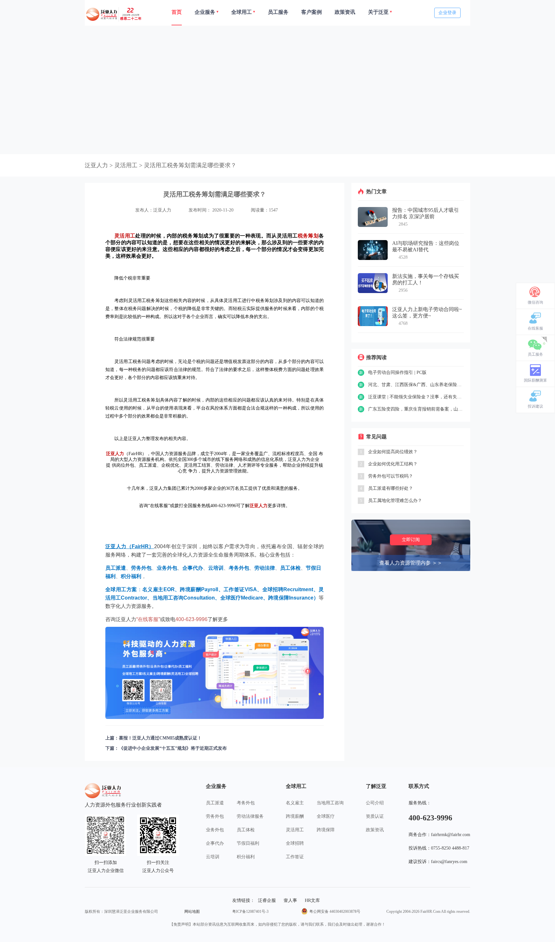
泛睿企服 (267, 900)
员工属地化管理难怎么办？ (395, 500)
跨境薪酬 (295, 816)
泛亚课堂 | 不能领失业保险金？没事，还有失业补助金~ (416, 396)
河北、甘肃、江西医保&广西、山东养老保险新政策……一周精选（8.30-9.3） (416, 384)
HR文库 (312, 900)
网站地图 (192, 911)
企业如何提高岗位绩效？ (393, 451)
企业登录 (447, 12)
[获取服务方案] (214, 672)
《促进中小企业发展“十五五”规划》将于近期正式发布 (173, 748)
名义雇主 (295, 802)
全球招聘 (295, 843)
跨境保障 (326, 829)
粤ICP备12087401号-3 (250, 911)
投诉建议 (535, 406)
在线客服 (535, 328)
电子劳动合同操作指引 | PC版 (397, 372)
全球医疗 (326, 816)
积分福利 (246, 856)
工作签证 (295, 856)
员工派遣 (215, 802)
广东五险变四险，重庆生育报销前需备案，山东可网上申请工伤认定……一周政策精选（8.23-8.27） (416, 409)
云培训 (212, 856)
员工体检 (246, 829)
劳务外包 (215, 816)
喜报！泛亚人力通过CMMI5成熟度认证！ (160, 738)
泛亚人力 (96, 165)
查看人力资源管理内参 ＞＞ (410, 563)
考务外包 (246, 802)
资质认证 (375, 816)
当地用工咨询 (330, 802)
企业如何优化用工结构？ (393, 464)
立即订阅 (411, 539)
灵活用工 (295, 829)
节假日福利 (248, 843)
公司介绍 (375, 802)
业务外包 (215, 829)
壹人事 (290, 900)
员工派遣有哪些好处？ (390, 488)
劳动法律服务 (250, 816)
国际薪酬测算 (535, 380)
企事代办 (215, 843)
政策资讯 (375, 829)
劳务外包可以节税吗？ (390, 476)
